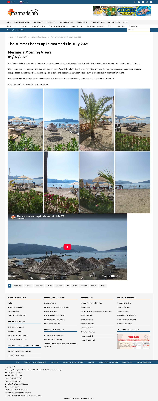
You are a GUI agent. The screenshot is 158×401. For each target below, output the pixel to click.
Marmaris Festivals (87, 336)
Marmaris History (50, 303)
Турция (49, 285)
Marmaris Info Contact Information (73, 362)
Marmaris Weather (97, 22)
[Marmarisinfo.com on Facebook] (135, 2)
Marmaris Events (114, 22)
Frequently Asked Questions (53, 335)
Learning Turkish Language (53, 339)
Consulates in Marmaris (52, 323)
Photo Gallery (133, 26)
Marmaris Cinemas (87, 328)
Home (9, 22)
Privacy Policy (54, 362)
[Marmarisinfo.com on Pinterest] (151, 2)
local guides (18, 285)
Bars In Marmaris (86, 315)
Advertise (91, 362)
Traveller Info (38, 22)
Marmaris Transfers (123, 307)
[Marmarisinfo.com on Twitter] (139, 2)
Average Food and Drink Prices (91, 303)
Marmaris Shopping (87, 323)
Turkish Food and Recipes (16, 315)
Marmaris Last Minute (22, 22)
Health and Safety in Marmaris (54, 319)
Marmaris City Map (50, 311)
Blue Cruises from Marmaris (95, 26)
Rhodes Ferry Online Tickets (58, 26)
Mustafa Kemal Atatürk (15, 307)
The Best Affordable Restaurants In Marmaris (96, 311)
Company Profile (127, 362)
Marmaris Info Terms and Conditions (35, 362)
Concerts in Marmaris (88, 332)
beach (75, 285)
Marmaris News (82, 22)
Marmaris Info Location (144, 362)
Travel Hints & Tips (66, 22)
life (68, 285)
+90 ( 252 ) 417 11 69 (15, 375)
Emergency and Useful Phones (54, 315)
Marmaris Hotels (122, 311)
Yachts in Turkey (13, 311)
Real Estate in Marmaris (16, 327)
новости (28, 285)
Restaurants (23, 26)
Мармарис (39, 285)
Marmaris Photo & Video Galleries (19, 351)
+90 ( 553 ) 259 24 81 (16, 378)
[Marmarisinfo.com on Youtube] (143, 2)
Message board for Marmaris (18, 335)
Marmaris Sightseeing (124, 323)
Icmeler (93, 285)
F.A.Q (125, 22)
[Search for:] (138, 30)
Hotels (111, 26)
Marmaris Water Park (88, 340)
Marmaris (84, 285)
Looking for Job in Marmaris (17, 339)
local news (59, 285)
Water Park (121, 26)
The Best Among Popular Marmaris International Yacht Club (60, 345)
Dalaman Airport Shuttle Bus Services (57, 307)
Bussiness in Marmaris (15, 331)
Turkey (102, 285)
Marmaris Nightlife (87, 319)
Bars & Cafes (11, 26)
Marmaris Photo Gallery (16, 355)
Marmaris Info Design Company (108, 362)
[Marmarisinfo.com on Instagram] (147, 2)
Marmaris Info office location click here (18, 392)
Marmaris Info (22, 37)
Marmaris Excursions (38, 26)
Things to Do (51, 22)
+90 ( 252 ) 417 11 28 (15, 372)
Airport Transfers (77, 26)
